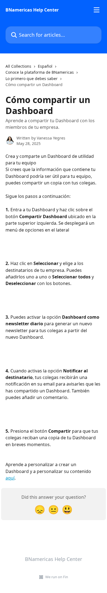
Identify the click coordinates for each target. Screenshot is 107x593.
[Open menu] (97, 10)
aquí (10, 478)
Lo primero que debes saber (31, 78)
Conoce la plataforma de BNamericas (39, 72)
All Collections (18, 66)
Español (45, 66)
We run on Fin (56, 576)
